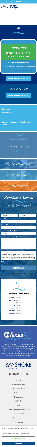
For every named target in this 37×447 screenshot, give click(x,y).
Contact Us (18, 422)
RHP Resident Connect (24, 2)
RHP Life (18, 401)
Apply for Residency (18, 78)
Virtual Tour (18, 393)
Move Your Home (18, 413)
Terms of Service (32, 273)
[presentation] (34, 7)
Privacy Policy (24, 273)
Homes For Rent (18, 388)
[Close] (34, 429)
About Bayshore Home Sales (18, 409)
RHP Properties (18, 418)
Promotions (18, 397)
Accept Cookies (18, 443)
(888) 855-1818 (18, 374)
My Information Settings (18, 438)
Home (18, 380)
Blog (18, 405)
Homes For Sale (18, 384)
